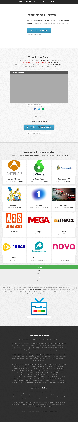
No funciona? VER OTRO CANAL (39, 127)
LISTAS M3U (28, 2)
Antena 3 (39, 270)
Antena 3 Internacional (39, 274)
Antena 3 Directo (14, 179)
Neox (64, 231)
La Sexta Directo (39, 179)
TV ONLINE (39, 267)
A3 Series (14, 231)
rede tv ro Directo (43, 411)
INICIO (20, 2)
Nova (64, 258)
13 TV (14, 258)
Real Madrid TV (64, 179)
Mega (39, 231)
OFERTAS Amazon (54, 2)
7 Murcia (39, 280)
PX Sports (64, 205)
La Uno (39, 205)
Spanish (51, 411)
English (56, 411)
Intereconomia (39, 258)
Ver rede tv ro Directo (39, 30)
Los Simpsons (14, 205)
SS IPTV (36, 2)
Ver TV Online (44, 2)
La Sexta (39, 277)
